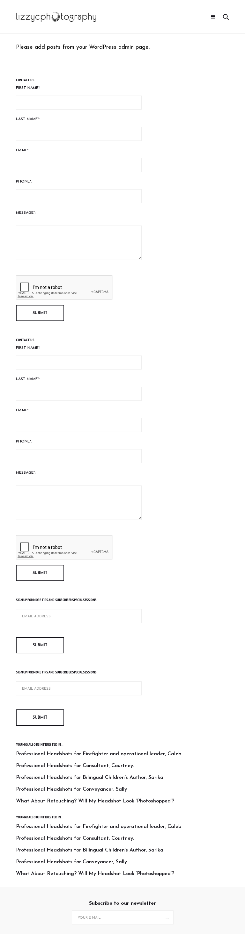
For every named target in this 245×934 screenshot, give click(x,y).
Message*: (25, 213)
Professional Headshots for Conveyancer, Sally (71, 789)
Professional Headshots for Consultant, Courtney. (75, 765)
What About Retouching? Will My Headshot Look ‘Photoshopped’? (95, 801)
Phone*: (24, 181)
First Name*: (28, 88)
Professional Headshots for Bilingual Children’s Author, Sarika (89, 777)
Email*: (22, 150)
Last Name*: (28, 119)
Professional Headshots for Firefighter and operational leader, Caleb (98, 754)
